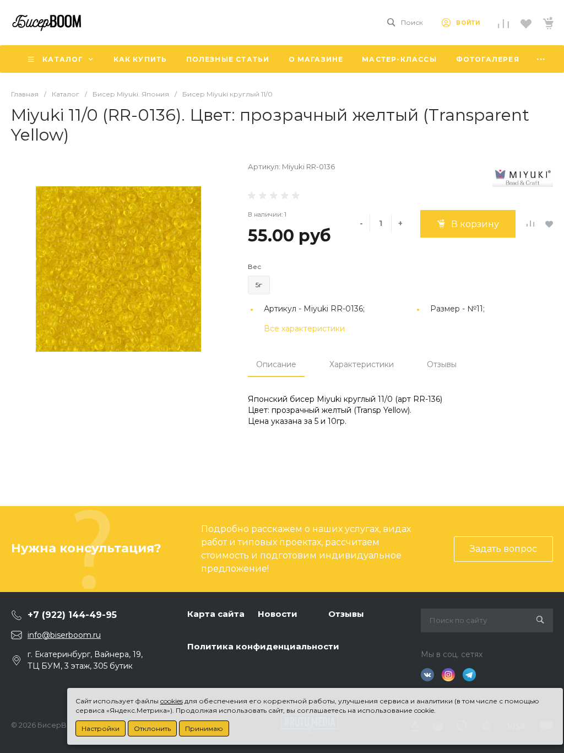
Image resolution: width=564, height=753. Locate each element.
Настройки (101, 728)
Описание (276, 364)
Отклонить (152, 728)
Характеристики (361, 364)
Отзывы (442, 364)
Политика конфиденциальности (263, 646)
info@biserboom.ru (64, 635)
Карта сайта (216, 614)
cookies (171, 701)
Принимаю (204, 728)
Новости (277, 614)
